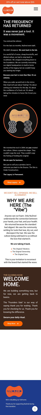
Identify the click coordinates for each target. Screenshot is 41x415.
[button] (35, 409)
